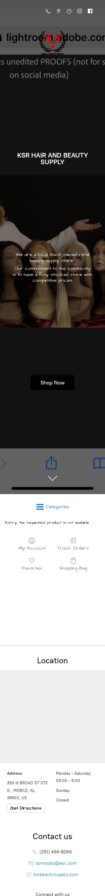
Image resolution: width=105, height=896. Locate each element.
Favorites (32, 568)
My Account (32, 548)
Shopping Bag (73, 568)
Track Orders (73, 548)
